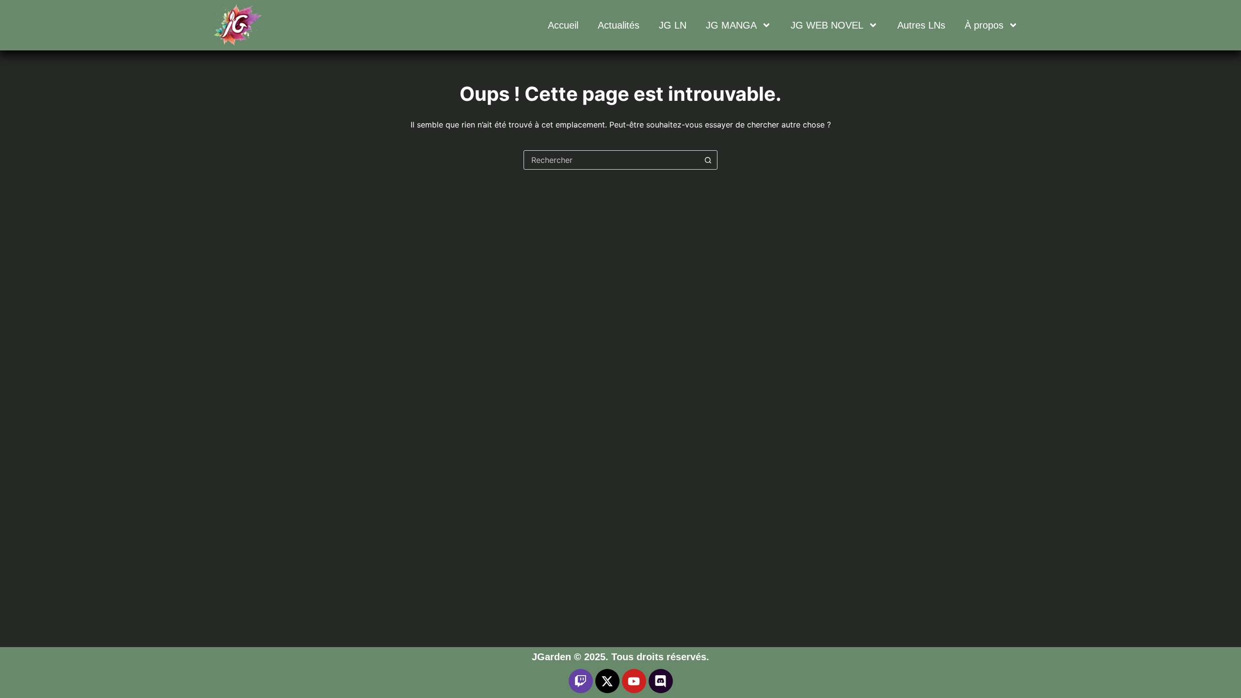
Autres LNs (921, 25)
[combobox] (611, 160)
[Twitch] (581, 681)
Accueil (563, 25)
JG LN (672, 25)
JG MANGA (731, 25)
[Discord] (661, 681)
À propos (984, 25)
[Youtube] (634, 681)
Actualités (618, 25)
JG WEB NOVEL (827, 25)
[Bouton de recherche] (708, 160)
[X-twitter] (607, 681)
